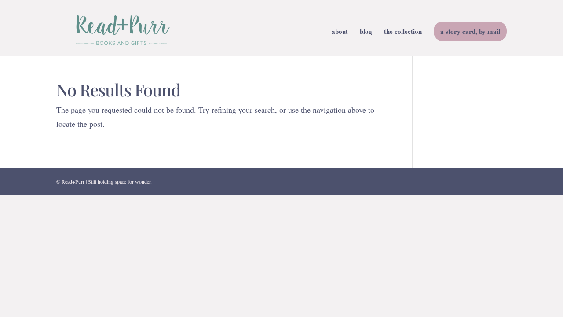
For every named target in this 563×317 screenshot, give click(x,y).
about (340, 32)
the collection (403, 32)
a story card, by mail (470, 31)
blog (366, 32)
